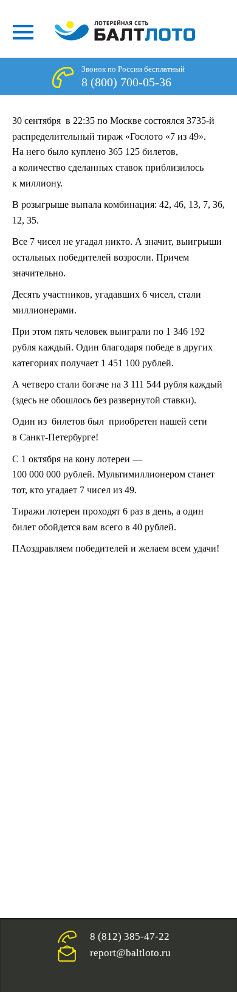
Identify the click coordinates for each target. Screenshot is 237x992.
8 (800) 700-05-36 (126, 82)
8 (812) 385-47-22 (130, 936)
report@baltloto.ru (130, 953)
